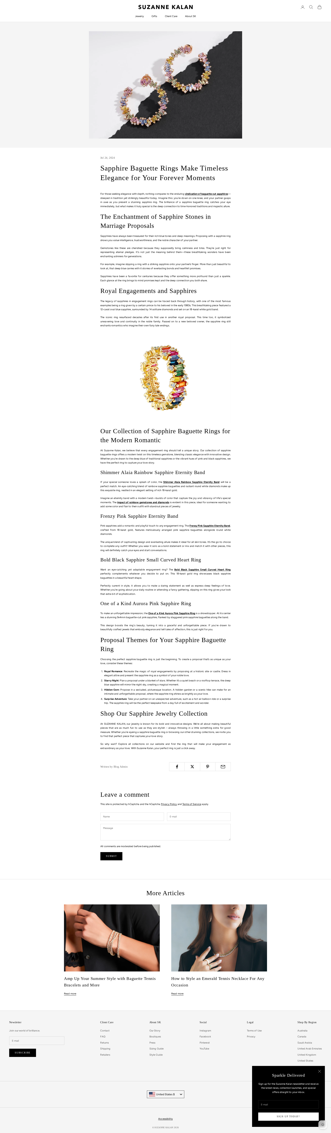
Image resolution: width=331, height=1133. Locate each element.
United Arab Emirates (309, 1048)
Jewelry (139, 16)
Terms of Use (254, 1030)
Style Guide (156, 1054)
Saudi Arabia (304, 1042)
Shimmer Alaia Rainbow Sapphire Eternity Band (191, 482)
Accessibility (165, 1118)
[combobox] (165, 1094)
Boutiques (155, 1036)
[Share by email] (223, 766)
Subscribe (22, 1052)
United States (305, 1060)
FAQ (102, 1036)
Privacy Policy (169, 804)
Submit (111, 856)
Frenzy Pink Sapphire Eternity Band (209, 525)
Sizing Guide (156, 1048)
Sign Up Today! (288, 1116)
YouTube (204, 1048)
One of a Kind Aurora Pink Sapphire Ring (171, 613)
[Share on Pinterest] (207, 766)
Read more (70, 993)
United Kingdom (306, 1054)
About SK (190, 16)
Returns (104, 1042)
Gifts (154, 16)
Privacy (251, 1036)
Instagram (205, 1030)
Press (152, 1042)
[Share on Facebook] (176, 766)
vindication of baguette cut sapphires (206, 193)
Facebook (205, 1036)
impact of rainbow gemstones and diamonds (143, 502)
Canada (301, 1036)
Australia (302, 1030)
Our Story (154, 1030)
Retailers (105, 1054)
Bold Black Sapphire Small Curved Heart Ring (202, 569)
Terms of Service (191, 804)
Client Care (171, 16)
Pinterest (205, 1042)
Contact (105, 1030)
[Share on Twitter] (192, 766)
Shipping (105, 1048)
